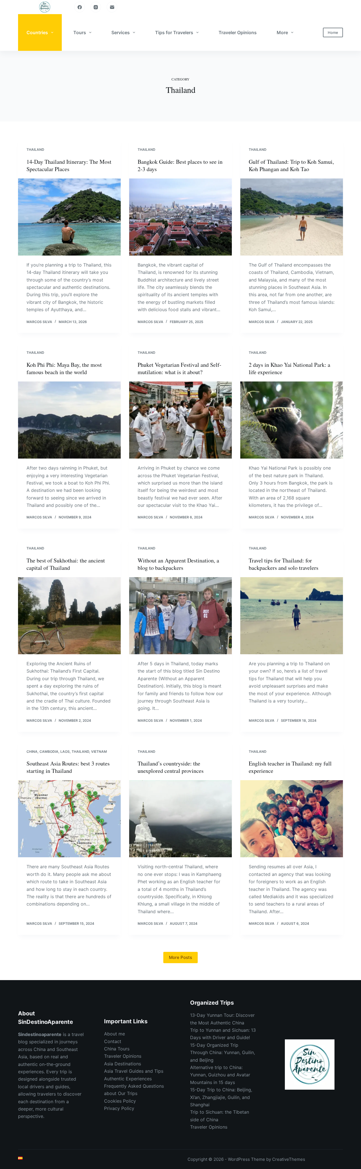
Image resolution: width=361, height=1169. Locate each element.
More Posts (180, 957)
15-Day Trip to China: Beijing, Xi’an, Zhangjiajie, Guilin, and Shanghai (221, 1097)
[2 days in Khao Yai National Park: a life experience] (291, 420)
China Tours (116, 1049)
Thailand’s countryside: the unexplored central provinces (171, 767)
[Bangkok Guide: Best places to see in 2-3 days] (180, 217)
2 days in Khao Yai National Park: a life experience (289, 368)
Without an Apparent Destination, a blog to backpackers (178, 564)
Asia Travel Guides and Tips (133, 1071)
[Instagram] (96, 7)
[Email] (112, 7)
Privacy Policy (119, 1108)
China (32, 751)
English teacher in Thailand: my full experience (290, 767)
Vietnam (99, 751)
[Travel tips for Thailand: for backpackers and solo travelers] (291, 615)
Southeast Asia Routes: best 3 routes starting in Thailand (68, 767)
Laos (65, 751)
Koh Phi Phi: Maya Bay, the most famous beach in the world (64, 368)
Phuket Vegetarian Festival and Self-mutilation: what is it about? (179, 368)
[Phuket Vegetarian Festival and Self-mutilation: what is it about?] (180, 420)
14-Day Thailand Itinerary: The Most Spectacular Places (69, 165)
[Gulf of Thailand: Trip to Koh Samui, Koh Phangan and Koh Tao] (291, 217)
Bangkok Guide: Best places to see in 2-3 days (180, 165)
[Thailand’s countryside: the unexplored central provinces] (180, 818)
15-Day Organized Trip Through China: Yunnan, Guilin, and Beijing (222, 1052)
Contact (112, 1041)
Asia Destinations (122, 1064)
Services (120, 32)
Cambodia (48, 751)
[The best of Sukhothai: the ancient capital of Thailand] (69, 615)
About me (114, 1034)
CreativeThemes (288, 1159)
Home (333, 32)
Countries (37, 32)
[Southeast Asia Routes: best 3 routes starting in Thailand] (69, 818)
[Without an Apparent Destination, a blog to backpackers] (180, 615)
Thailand (35, 149)
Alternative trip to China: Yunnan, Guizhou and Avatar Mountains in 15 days (220, 1075)
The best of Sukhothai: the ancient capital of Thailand (66, 564)
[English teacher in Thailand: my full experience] (291, 818)
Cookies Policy (120, 1101)
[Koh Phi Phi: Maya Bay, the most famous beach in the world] (69, 420)
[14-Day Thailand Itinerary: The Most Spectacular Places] (69, 217)
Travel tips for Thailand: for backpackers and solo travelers (283, 564)
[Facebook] (79, 7)
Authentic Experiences (128, 1078)
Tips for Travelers (174, 32)
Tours (79, 32)
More (282, 32)
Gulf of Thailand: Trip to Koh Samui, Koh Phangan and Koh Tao (291, 165)
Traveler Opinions (238, 32)
